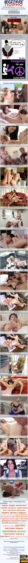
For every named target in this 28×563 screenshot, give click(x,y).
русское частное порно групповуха (13, 528)
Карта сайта (14, 557)
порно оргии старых (14, 512)
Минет (5, 37)
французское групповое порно (7, 514)
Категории (11, 12)
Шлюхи (8, 38)
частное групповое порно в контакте (13, 534)
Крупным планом (13, 37)
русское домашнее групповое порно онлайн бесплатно (15, 521)
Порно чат (17, 12)
